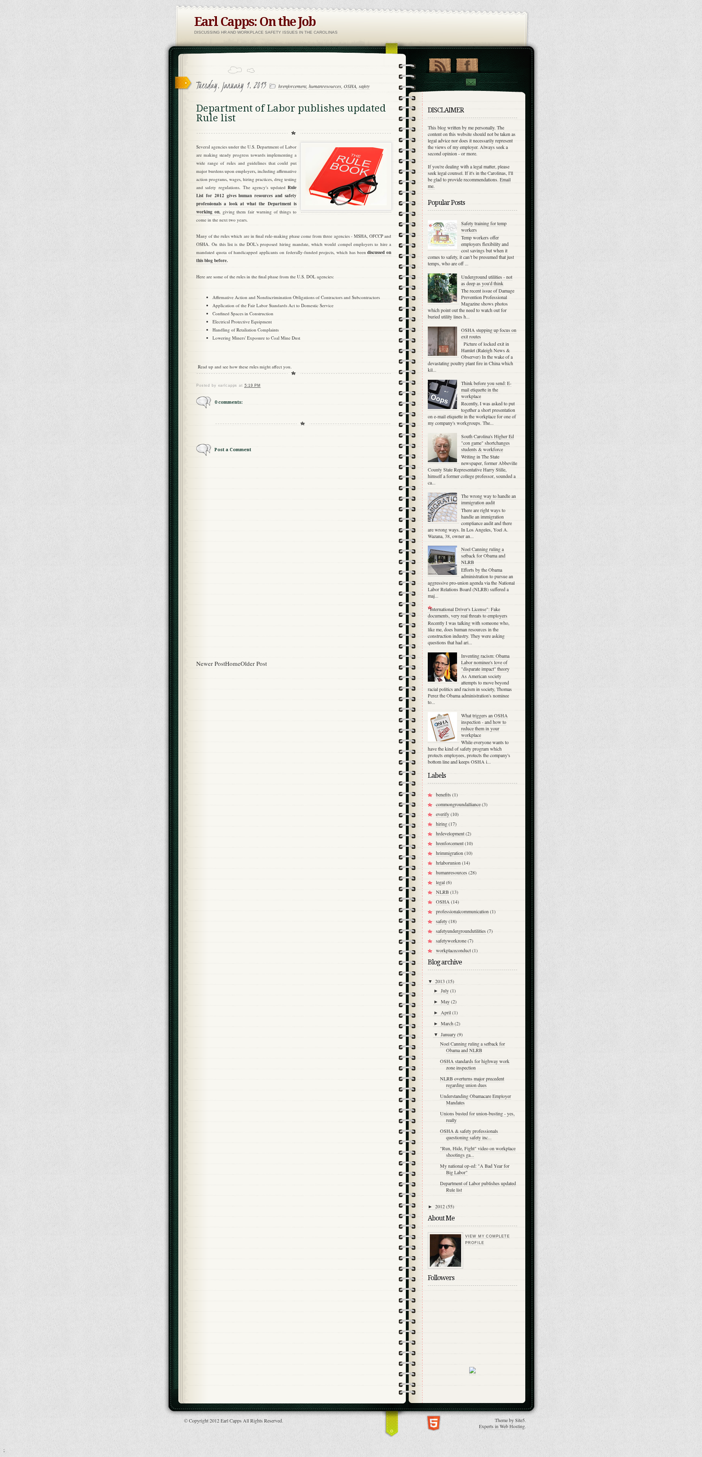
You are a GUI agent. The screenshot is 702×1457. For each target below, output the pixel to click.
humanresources (325, 86)
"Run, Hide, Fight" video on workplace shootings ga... (478, 1151)
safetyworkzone (451, 940)
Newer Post (210, 663)
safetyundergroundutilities (461, 931)
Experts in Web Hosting (502, 1426)
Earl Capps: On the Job (254, 22)
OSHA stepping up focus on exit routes (488, 333)
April (446, 1012)
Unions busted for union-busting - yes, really (477, 1116)
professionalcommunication (462, 911)
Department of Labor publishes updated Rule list (478, 1186)
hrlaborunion (448, 862)
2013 (440, 981)
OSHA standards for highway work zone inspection (474, 1064)
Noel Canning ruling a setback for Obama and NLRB (483, 555)
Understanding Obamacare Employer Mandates (475, 1099)
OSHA (350, 86)
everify (442, 814)
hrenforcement (292, 86)
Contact (470, 82)
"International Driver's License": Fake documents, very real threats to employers (467, 612)
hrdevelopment (450, 833)
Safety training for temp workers (484, 226)
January (448, 1034)
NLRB (442, 892)
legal (440, 882)
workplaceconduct (453, 950)
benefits (443, 794)
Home (232, 663)
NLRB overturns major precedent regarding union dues (472, 1081)
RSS (439, 63)
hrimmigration (449, 853)
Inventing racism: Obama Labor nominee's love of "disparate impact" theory (485, 662)
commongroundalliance (458, 804)
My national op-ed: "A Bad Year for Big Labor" (474, 1168)
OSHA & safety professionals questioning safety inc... (469, 1134)
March (447, 1023)
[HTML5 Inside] (434, 1422)
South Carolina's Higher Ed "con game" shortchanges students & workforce (487, 442)
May (445, 1001)
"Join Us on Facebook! (467, 63)
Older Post (253, 663)
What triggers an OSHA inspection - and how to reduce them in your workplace (484, 725)
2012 (440, 1206)
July (445, 990)
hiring (441, 823)
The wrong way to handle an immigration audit (488, 499)
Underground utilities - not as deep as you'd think (486, 279)
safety (364, 86)
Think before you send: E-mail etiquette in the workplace (486, 389)
